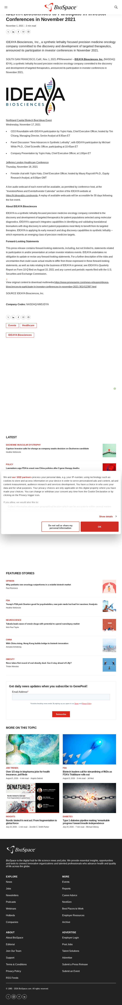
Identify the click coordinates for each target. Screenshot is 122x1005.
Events (12, 325)
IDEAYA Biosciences (20, 335)
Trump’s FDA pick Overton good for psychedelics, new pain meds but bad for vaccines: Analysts (51, 604)
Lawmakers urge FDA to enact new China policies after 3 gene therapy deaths (42, 468)
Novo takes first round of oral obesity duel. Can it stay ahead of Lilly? (39, 663)
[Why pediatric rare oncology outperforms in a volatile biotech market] (109, 586)
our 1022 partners (22, 477)
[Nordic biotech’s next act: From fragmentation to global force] (32, 798)
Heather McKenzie (13, 452)
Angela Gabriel (37, 778)
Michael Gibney (92, 827)
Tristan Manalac (12, 666)
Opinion (10, 581)
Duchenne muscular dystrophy (23, 445)
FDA (8, 600)
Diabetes (68, 816)
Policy (9, 464)
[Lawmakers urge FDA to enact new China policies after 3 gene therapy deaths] (109, 470)
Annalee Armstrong (13, 647)
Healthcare (28, 325)
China (9, 640)
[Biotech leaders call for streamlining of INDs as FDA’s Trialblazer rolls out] (89, 749)
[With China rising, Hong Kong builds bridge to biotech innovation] (109, 645)
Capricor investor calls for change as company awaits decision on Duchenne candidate (47, 448)
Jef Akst (90, 778)
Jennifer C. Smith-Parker (39, 827)
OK (99, 526)
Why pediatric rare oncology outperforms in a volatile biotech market (38, 584)
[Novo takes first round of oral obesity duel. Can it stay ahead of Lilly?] (109, 665)
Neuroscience (13, 620)
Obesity (10, 659)
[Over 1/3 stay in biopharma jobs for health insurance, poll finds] (32, 749)
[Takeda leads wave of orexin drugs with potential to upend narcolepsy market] (109, 625)
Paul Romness (12, 588)
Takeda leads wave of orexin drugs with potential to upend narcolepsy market (43, 624)
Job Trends (12, 768)
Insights (10, 816)
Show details (106, 516)
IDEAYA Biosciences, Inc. (89, 59)
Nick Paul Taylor (12, 627)
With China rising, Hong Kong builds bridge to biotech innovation (37, 643)
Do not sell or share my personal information (60, 526)
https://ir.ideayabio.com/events (22, 195)
